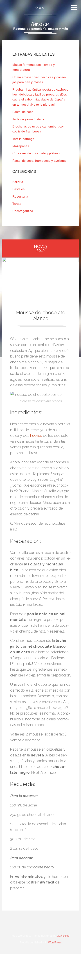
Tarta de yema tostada (28, 119)
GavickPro (63, 935)
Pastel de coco (22, 112)
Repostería (20, 196)
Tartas (16, 203)
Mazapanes (20, 146)
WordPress (55, 942)
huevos (36, 435)
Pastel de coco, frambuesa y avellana (39, 160)
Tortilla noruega (23, 139)
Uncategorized (22, 211)
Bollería (17, 182)
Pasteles (18, 189)
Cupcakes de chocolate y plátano (36, 153)
